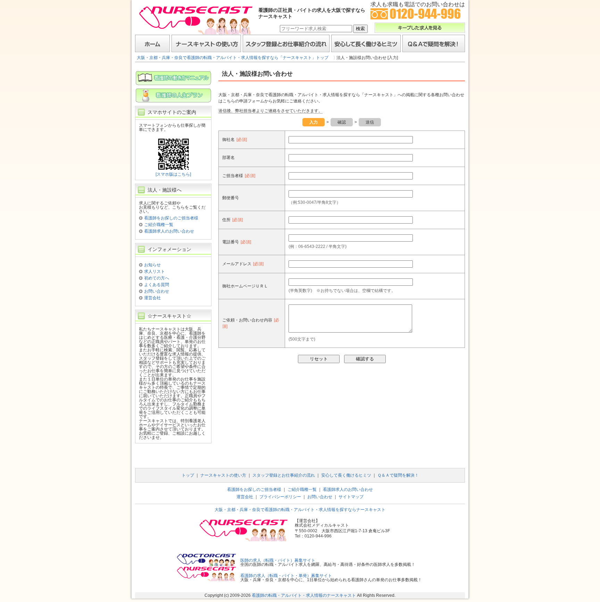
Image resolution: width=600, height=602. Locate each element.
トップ (188, 475)
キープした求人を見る (420, 28)
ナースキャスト (196, 19)
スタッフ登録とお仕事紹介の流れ (286, 43)
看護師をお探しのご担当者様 (171, 218)
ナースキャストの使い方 (206, 43)
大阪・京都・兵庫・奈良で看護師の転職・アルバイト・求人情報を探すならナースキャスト (300, 509)
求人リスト (154, 271)
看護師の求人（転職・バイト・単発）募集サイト (286, 575)
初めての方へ (156, 278)
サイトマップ (351, 496)
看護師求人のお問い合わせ (169, 231)
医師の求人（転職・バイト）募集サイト (277, 560)
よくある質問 (156, 284)
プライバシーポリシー (280, 496)
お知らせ (152, 264)
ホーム (152, 43)
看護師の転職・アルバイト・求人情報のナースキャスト (304, 595)
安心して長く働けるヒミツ (366, 43)
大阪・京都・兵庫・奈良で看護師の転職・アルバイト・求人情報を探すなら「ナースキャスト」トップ (232, 57)
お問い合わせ (156, 291)
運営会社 (152, 297)
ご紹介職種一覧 (158, 224)
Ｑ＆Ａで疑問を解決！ (433, 43)
